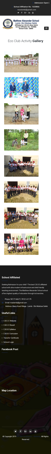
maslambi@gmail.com (26, 10)
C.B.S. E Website (10, 321)
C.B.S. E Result (9, 325)
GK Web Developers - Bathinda (28, 436)
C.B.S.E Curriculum (11, 334)
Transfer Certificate (11, 338)
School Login (9, 342)
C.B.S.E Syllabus (10, 329)
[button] (46, 28)
